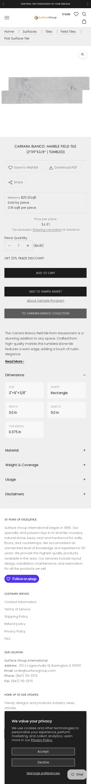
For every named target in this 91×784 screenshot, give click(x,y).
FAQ (7, 638)
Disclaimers (14, 494)
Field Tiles (68, 31)
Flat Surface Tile (16, 38)
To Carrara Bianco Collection (45, 313)
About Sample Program (45, 300)
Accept (43, 751)
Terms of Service (17, 609)
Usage (10, 479)
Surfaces (30, 31)
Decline (43, 762)
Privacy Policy (15, 631)
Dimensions (14, 375)
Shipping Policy (16, 616)
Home (9, 31)
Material (12, 450)
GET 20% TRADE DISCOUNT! (24, 258)
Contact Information (20, 602)
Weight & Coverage (21, 465)
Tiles (49, 31)
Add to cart (45, 273)
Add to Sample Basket (45, 291)
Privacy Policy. (42, 740)
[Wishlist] (76, 14)
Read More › (14, 361)
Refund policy (15, 624)
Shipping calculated (46, 230)
